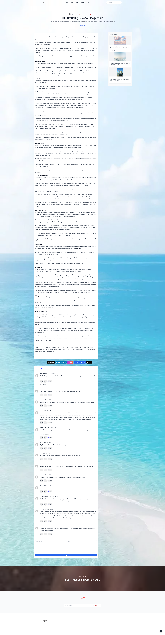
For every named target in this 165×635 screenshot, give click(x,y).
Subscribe (82, 25)
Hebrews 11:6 (76, 248)
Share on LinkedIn (62, 362)
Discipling (82, 10)
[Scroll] (161, 631)
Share (71, 362)
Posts (71, 2)
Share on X (51, 362)
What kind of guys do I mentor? (116, 77)
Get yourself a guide (114, 46)
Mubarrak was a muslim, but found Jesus (118, 61)
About (76, 2)
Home (66, 2)
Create (66, 555)
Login (87, 2)
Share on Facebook (81, 362)
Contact (82, 2)
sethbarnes (75, 14)
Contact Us (57, 628)
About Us (51, 628)
